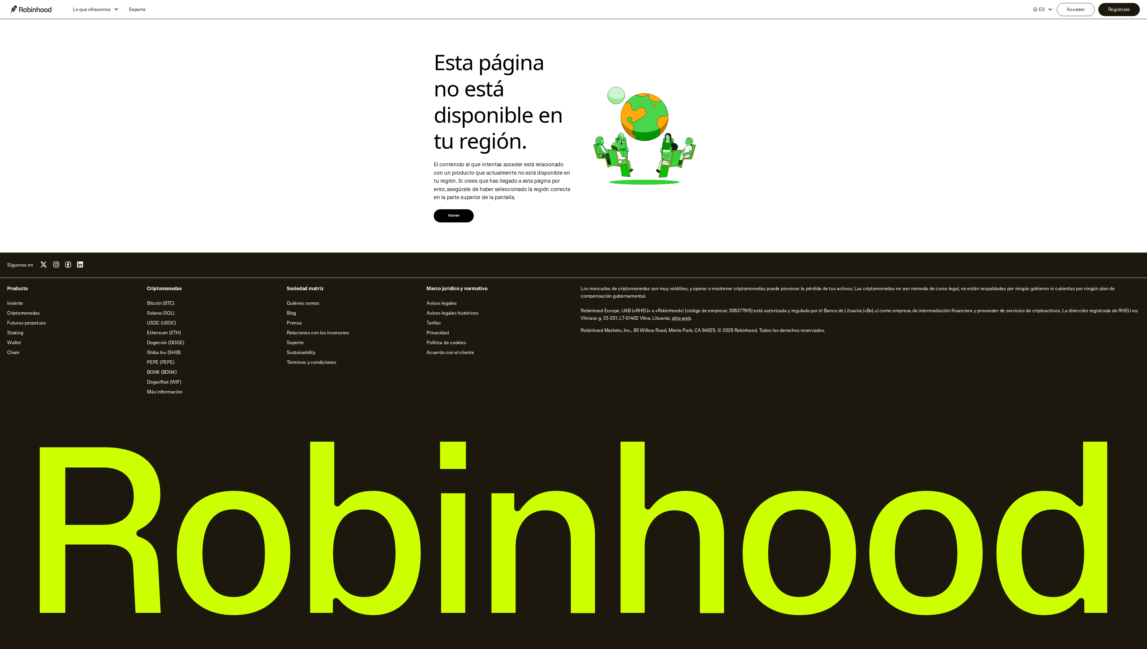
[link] (454, 215)
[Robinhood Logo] (31, 9)
